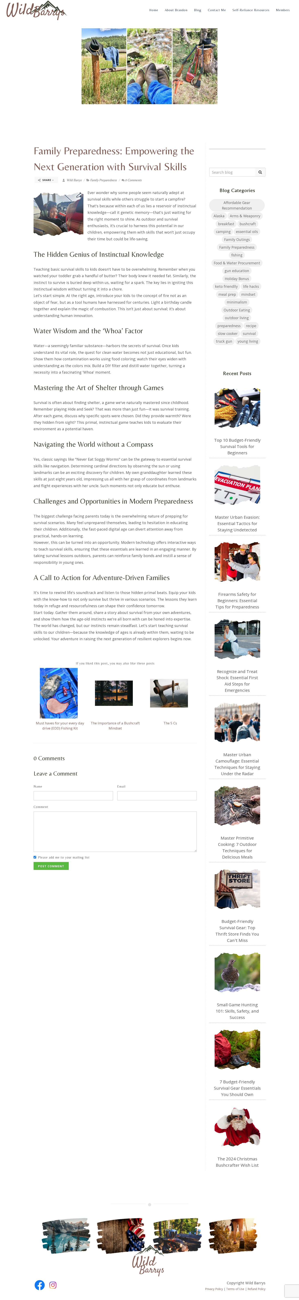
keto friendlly (226, 286)
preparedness (229, 325)
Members (283, 10)
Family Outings (237, 239)
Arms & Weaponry (245, 215)
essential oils (247, 231)
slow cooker (228, 333)
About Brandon (176, 10)
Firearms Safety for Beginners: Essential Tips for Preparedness (237, 600)
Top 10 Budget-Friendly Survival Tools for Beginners (237, 446)
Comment (41, 807)
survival (249, 333)
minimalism (237, 302)
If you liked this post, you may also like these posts (115, 663)
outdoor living (237, 317)
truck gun (224, 341)
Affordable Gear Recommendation (237, 205)
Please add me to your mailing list (64, 857)
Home (153, 10)
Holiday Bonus (237, 278)
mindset (248, 294)
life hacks (251, 286)
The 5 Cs (170, 723)
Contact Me (217, 10)
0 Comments (133, 180)
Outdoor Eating (237, 310)
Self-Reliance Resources (251, 10)
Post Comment (51, 866)
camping (223, 231)
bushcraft (248, 223)
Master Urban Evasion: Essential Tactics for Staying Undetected (237, 523)
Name (38, 786)
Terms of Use (235, 1289)
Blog (197, 10)
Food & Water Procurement (237, 262)
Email (121, 786)
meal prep (227, 294)
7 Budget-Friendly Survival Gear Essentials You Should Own (237, 1088)
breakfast (226, 223)
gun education (237, 270)
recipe (251, 325)
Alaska (219, 215)
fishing (236, 255)
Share (46, 180)
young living (248, 341)
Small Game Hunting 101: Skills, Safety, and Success (237, 1011)
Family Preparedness (103, 180)
